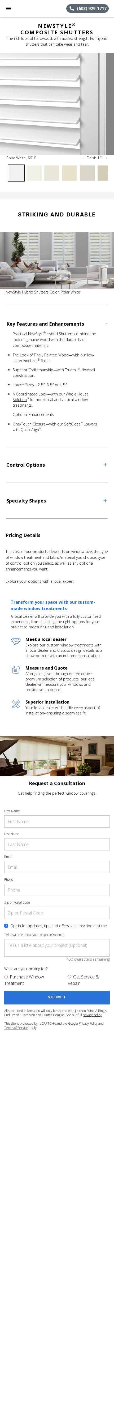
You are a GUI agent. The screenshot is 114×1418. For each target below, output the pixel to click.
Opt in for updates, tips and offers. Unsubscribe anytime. (59, 925)
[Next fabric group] (106, 158)
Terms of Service (16, 1027)
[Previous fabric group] (83, 158)
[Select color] (16, 173)
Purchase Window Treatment (24, 980)
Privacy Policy (88, 1023)
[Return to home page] (33, 8)
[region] (57, 104)
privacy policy (92, 1015)
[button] (8, 8)
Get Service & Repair (83, 980)
